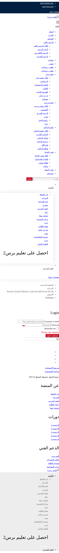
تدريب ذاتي (43, 96)
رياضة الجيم (43, 120)
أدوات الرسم (43, 49)
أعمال (51, 32)
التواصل (50, 39)
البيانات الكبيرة (42, 135)
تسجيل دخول (54, 12)
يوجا (46, 124)
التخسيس (44, 110)
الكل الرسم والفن (41, 46)
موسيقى (50, 173)
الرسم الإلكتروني (41, 53)
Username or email (51, 322)
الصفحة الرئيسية (47, 285)
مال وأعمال (49, 170)
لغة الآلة (45, 145)
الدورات (50, 288)
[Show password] (24, 325)
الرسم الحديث (42, 57)
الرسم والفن (48, 42)
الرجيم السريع (42, 113)
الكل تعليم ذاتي (42, 78)
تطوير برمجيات (47, 67)
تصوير (51, 64)
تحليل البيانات (42, 138)
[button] (24, 262)
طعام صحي (43, 163)
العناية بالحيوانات (41, 159)
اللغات (45, 89)
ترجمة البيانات (42, 142)
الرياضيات (44, 81)
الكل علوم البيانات (41, 131)
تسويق (51, 60)
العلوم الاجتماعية (41, 85)
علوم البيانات (48, 127)
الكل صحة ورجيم (41, 106)
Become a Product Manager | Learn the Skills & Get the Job (30, 291)
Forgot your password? (50, 332)
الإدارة (51, 35)
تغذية (46, 117)
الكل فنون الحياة (41, 156)
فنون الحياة (49, 152)
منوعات (45, 99)
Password (55, 325)
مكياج (45, 166)
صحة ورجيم (49, 103)
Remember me (50, 329)
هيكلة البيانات (42, 149)
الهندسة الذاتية (42, 92)
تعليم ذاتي (49, 74)
